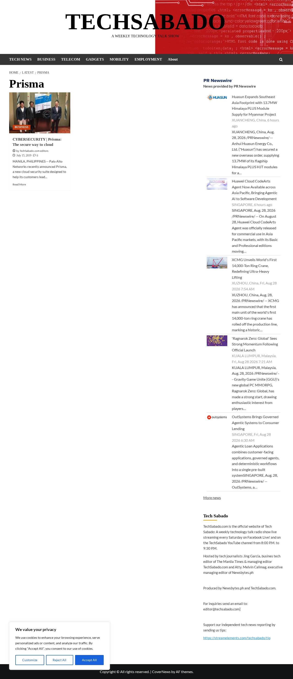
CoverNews (161, 671)
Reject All (59, 660)
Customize (29, 660)
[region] (59, 646)
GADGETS (95, 59)
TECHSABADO (145, 21)
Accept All (89, 660)
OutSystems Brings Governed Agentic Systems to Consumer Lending (255, 422)
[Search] (281, 60)
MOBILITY (119, 59)
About (173, 59)
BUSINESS (46, 59)
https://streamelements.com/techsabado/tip (236, 638)
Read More (19, 184)
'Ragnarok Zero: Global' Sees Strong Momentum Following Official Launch (255, 344)
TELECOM (70, 59)
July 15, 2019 (23, 155)
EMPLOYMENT (148, 59)
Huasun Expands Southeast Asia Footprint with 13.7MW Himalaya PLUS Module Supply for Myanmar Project (254, 105)
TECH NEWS (20, 59)
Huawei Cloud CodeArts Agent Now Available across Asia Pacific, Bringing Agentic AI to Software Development (254, 190)
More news (212, 497)
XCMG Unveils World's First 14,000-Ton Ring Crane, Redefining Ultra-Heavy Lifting (254, 268)
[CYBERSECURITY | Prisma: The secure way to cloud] (39, 112)
